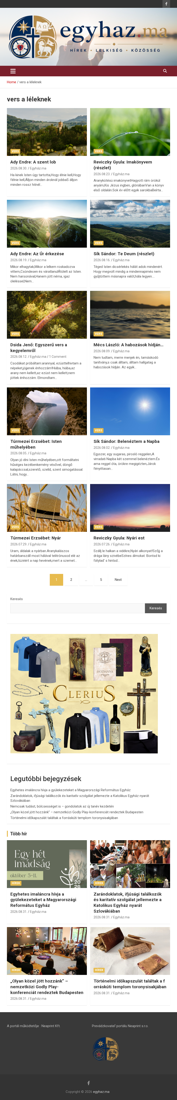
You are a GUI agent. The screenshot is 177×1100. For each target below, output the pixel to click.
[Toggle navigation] (13, 71)
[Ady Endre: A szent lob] (47, 132)
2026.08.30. (18, 168)
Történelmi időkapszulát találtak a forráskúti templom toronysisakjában (64, 818)
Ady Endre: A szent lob (33, 162)
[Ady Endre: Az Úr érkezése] (47, 224)
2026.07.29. (18, 544)
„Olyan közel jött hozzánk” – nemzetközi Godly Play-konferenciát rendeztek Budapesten (76, 812)
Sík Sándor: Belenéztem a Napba (126, 441)
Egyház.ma (38, 168)
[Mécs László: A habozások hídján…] (130, 315)
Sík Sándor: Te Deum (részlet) (124, 253)
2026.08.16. (102, 260)
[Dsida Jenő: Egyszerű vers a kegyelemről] (47, 315)
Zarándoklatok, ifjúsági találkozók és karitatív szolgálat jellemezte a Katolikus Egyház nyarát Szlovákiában (128, 902)
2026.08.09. (102, 351)
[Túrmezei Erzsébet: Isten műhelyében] (47, 411)
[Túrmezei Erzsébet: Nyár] (47, 508)
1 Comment (57, 356)
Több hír (18, 833)
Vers (15, 151)
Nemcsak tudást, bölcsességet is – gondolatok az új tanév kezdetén (62, 806)
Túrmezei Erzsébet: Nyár (35, 538)
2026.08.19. (18, 260)
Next (118, 580)
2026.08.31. (18, 912)
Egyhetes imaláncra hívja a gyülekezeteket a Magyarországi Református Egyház (70, 790)
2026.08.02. (102, 448)
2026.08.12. (18, 356)
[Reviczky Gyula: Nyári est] (130, 508)
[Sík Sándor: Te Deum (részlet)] (130, 224)
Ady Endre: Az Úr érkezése (37, 253)
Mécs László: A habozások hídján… (128, 344)
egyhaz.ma (101, 1092)
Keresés (16, 599)
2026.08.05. (18, 453)
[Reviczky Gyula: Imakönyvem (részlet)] (130, 132)
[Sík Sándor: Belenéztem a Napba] (130, 411)
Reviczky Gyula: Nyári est (119, 538)
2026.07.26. (102, 544)
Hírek (16, 883)
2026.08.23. (102, 174)
